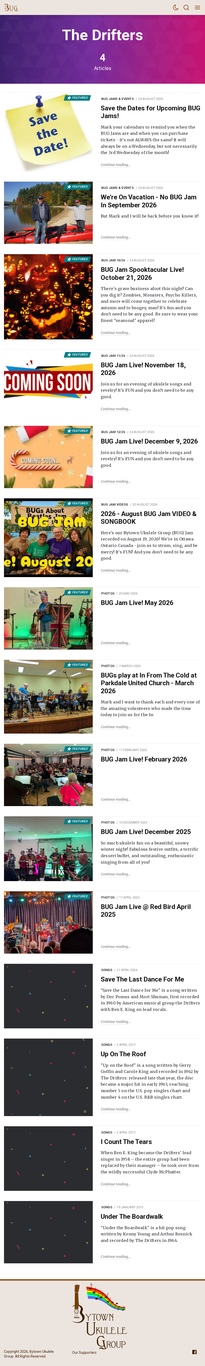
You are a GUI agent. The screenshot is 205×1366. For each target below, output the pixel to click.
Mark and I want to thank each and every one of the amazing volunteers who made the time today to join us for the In (150, 708)
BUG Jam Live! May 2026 (137, 603)
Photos (108, 593)
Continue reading (114, 164)
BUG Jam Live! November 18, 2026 (143, 369)
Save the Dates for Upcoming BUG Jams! (150, 112)
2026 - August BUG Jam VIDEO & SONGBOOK (148, 517)
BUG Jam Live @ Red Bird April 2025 (146, 910)
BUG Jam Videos (114, 504)
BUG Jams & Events (117, 99)
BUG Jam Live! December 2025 (146, 831)
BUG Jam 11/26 (113, 356)
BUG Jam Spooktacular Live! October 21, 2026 (142, 273)
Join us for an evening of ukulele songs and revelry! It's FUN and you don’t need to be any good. (147, 390)
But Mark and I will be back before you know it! (150, 216)
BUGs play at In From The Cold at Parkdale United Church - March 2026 (149, 683)
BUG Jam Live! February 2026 (144, 759)
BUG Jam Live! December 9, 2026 (149, 441)
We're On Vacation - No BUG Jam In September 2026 (148, 201)
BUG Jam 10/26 (113, 260)
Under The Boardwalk (132, 1216)
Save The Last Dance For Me (142, 979)
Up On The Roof (123, 1054)
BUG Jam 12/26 (113, 432)
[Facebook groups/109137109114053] (194, 1351)
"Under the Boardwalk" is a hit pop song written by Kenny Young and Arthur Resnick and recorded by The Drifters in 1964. (146, 1234)
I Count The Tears (126, 1141)
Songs (106, 970)
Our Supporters (84, 1353)
